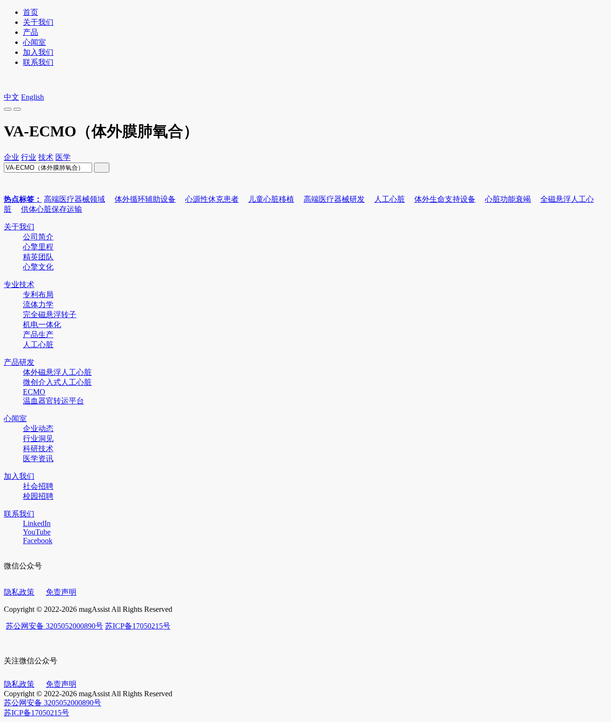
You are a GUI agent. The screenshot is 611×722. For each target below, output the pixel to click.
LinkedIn (37, 523)
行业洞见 (38, 438)
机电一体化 (42, 324)
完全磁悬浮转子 (49, 314)
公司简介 (38, 237)
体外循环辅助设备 (145, 199)
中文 (11, 97)
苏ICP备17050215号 (137, 626)
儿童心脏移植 (271, 199)
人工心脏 (389, 199)
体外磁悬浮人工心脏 (57, 372)
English (32, 97)
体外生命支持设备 (444, 199)
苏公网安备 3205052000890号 (54, 626)
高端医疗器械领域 (74, 199)
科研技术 (38, 448)
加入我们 (38, 52)
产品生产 (38, 334)
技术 (45, 157)
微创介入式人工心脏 (57, 382)
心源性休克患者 (212, 199)
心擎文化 (38, 267)
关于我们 (38, 22)
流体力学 (38, 304)
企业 (11, 157)
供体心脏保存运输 (51, 209)
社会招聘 (38, 486)
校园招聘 (38, 496)
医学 (63, 157)
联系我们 (38, 62)
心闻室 (34, 42)
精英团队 (38, 257)
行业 (28, 157)
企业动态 (38, 428)
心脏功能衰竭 (508, 199)
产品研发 (19, 362)
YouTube (37, 532)
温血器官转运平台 (53, 401)
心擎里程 (38, 247)
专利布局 (38, 294)
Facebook (38, 540)
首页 (30, 12)
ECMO (34, 392)
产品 (30, 32)
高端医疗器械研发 (334, 199)
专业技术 (19, 284)
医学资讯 (38, 458)
